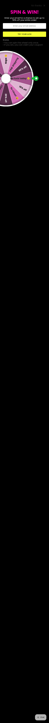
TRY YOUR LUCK (24, 34)
